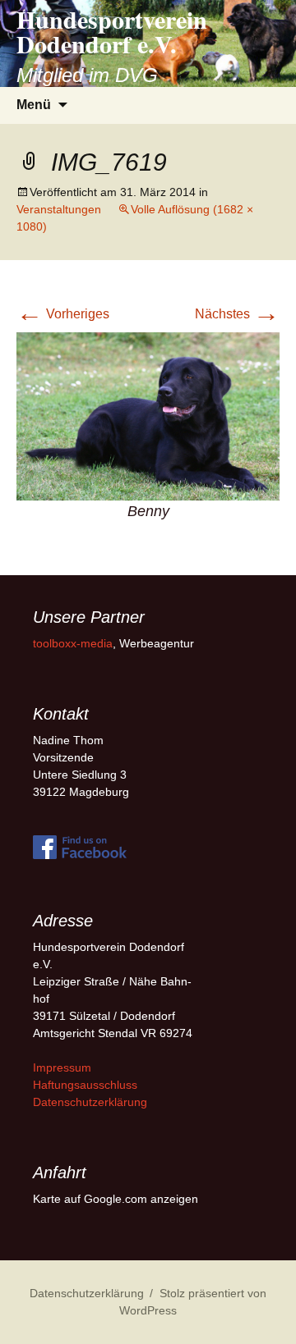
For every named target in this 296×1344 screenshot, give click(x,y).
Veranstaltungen (58, 209)
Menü (33, 105)
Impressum (62, 1067)
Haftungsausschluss (85, 1084)
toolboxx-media (73, 643)
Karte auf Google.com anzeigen (115, 1198)
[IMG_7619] (148, 416)
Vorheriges (62, 314)
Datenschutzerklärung (90, 1102)
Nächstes (237, 314)
